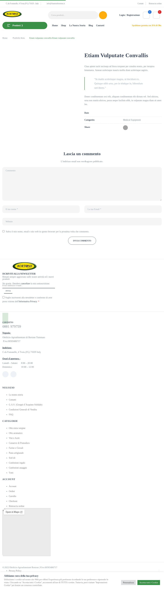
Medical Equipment (132, 120)
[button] (156, 15)
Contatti (141, 3)
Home (5, 38)
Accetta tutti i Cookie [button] (148, 582)
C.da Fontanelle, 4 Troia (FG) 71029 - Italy (22, 3)
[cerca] (103, 15)
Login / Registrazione (129, 15)
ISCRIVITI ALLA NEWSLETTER (19, 274)
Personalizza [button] (128, 582)
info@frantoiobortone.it (56, 3)
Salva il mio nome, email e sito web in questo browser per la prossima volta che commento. (47, 231)
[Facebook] (125, 127)
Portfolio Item (19, 38)
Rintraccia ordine (155, 3)
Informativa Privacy (28, 301)
